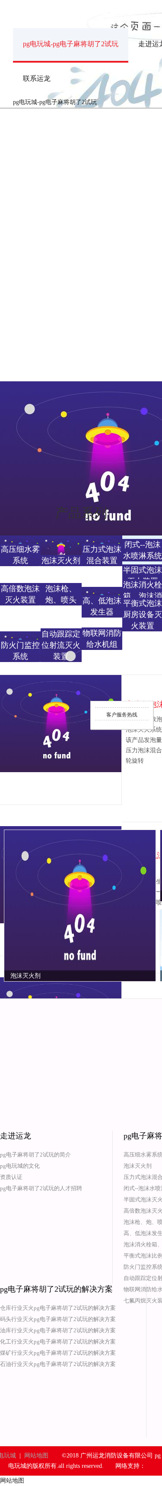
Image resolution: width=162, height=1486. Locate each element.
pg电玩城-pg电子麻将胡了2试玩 (70, 44)
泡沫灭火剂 (138, 1166)
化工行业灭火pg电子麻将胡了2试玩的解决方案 (58, 1341)
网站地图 (36, 1455)
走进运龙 (15, 1135)
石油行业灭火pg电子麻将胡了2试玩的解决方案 (58, 1364)
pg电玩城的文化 (20, 1166)
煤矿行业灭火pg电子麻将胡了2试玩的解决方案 (58, 1353)
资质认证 (11, 1177)
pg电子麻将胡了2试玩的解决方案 (56, 1289)
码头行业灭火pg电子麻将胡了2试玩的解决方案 (58, 1319)
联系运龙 (37, 78)
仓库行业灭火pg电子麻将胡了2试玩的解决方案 (58, 1308)
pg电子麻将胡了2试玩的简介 (35, 1154)
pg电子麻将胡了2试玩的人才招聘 (41, 1188)
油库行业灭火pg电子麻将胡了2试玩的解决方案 (58, 1330)
